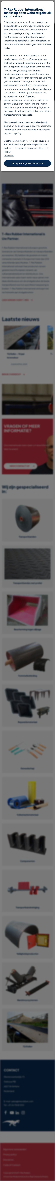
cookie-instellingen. (37, 148)
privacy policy (14, 133)
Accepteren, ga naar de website (27, 163)
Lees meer (9, 155)
